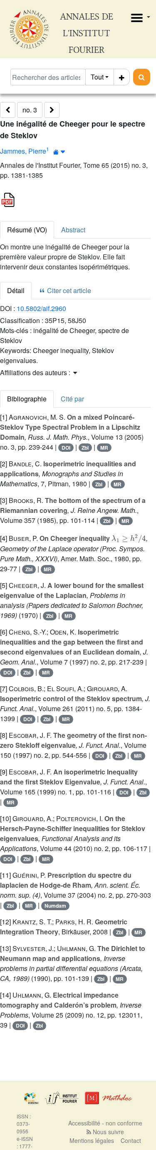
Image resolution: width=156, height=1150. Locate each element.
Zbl (85, 447)
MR (104, 447)
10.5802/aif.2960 (41, 308)
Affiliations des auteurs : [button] (36, 372)
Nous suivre (107, 1132)
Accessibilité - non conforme (105, 1123)
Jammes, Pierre (23, 151)
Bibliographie (27, 398)
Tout (97, 77)
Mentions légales (91, 1140)
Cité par (72, 398)
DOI (66, 447)
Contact (131, 1140)
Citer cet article (68, 290)
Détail (16, 290)
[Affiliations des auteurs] (59, 151)
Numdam (55, 905)
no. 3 (29, 110)
